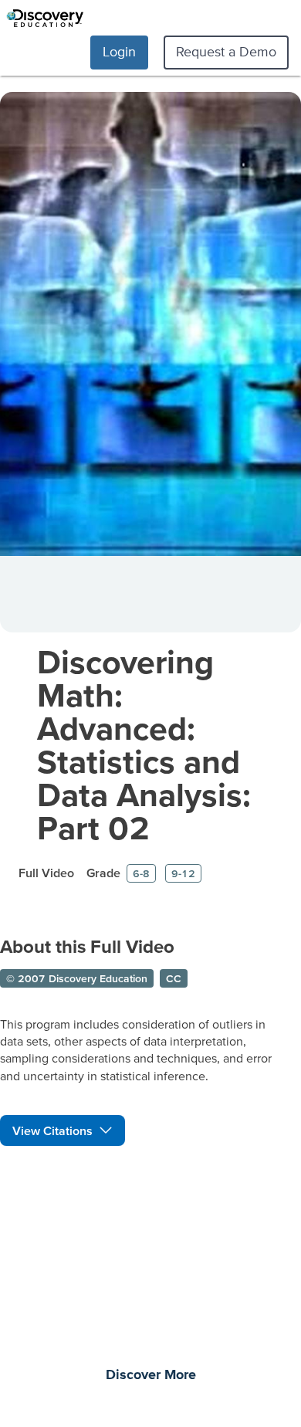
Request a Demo (226, 51)
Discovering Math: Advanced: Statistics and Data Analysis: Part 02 (144, 744)
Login (119, 51)
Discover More (151, 1375)
